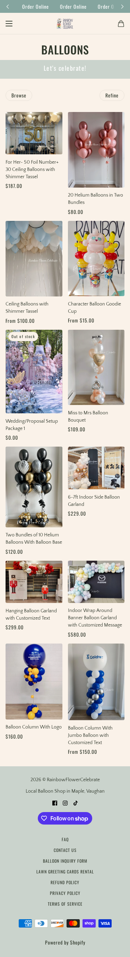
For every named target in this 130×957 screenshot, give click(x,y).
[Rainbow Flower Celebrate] (65, 23)
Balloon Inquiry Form (65, 861)
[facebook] (55, 802)
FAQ (65, 839)
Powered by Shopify (65, 942)
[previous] (7, 6)
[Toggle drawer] (9, 23)
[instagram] (65, 802)
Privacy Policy (65, 893)
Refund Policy (65, 882)
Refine (112, 95)
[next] (122, 6)
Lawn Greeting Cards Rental (65, 871)
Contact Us (65, 850)
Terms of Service (65, 904)
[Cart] (121, 23)
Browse (18, 95)
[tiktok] (75, 802)
